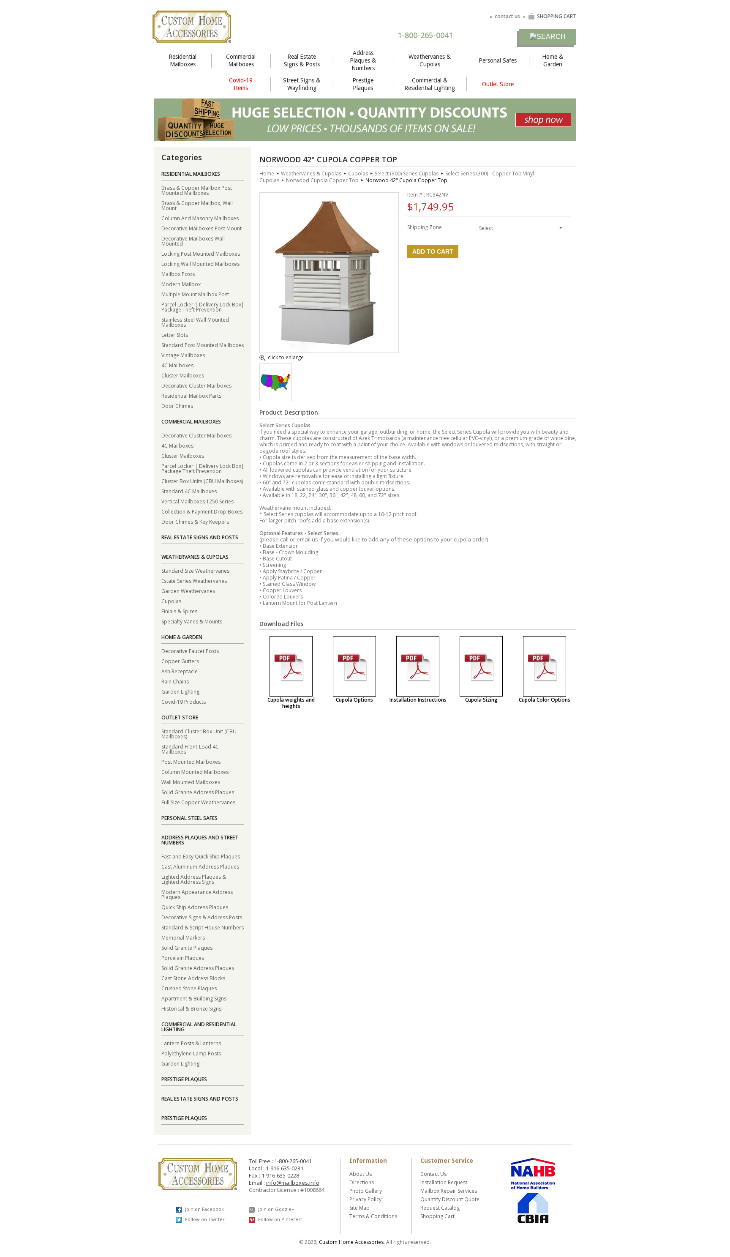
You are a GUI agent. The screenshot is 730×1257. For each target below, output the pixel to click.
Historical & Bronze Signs (191, 1008)
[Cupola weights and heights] (291, 666)
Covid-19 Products (183, 701)
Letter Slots (174, 334)
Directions (361, 1182)
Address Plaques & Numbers (363, 60)
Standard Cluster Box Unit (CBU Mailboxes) (199, 733)
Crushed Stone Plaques (189, 988)
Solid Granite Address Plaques (197, 792)
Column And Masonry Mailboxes (200, 218)
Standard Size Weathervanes (195, 570)
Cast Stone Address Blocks (193, 978)
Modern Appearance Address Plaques (197, 894)
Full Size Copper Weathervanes (198, 802)
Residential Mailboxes (182, 60)
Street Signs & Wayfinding (301, 84)
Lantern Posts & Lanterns (191, 1043)
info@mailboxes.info (292, 1182)
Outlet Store (498, 84)
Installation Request (443, 1182)
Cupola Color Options (544, 700)
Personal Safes (498, 60)
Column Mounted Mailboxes (195, 771)
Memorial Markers (183, 937)
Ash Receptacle (179, 671)
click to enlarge (286, 358)
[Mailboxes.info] (192, 37)
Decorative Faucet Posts (190, 651)
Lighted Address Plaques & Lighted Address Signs (193, 879)
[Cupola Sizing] (481, 666)
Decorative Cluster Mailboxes (196, 385)
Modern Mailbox (181, 284)
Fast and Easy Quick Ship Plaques (200, 856)
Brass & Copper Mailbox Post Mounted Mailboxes (196, 190)
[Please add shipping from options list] (275, 388)
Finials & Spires (179, 611)
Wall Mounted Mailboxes (190, 782)
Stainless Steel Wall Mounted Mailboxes (195, 322)
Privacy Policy (365, 1199)
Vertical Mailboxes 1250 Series (197, 501)
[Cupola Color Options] (544, 666)
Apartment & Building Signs (193, 998)
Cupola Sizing (481, 700)
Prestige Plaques (362, 84)
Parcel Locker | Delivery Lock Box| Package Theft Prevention (202, 306)
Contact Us (433, 1174)
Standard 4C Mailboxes (189, 491)
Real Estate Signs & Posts (302, 60)
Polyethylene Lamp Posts (191, 1053)
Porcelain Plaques (182, 957)
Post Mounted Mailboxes (191, 761)
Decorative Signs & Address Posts (201, 917)
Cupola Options (354, 700)
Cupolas (171, 601)
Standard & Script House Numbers (202, 927)
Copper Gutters (180, 661)
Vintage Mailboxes (183, 355)
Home (266, 173)
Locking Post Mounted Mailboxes (200, 253)
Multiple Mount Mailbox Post (195, 294)
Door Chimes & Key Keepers (195, 521)
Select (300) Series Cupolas (407, 173)
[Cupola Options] (354, 666)
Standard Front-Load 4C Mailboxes (190, 748)
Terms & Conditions (373, 1216)
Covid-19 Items (241, 84)
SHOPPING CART (556, 16)
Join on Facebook (204, 1209)
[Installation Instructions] (417, 666)
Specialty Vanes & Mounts (191, 621)
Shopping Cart (437, 1216)
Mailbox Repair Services (448, 1190)
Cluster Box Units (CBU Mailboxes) (202, 481)
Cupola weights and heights (291, 703)
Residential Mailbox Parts (191, 395)
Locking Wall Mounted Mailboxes (200, 263)
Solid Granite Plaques (186, 947)
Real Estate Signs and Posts (199, 537)
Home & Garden (552, 60)
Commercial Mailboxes (241, 60)
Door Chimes (177, 405)
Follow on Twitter (204, 1219)
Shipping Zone (424, 227)
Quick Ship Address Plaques (194, 907)
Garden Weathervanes (188, 591)
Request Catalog (440, 1207)
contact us (507, 16)
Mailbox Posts (178, 274)
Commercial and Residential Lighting (199, 1027)
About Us (360, 1174)
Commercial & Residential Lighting (429, 84)
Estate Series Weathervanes (194, 580)
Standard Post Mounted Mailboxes (202, 345)
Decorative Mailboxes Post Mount (201, 228)
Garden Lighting (180, 691)
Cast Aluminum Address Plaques (200, 866)
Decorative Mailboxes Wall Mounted (193, 240)
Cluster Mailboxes (182, 375)
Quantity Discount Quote (449, 1199)
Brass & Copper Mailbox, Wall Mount (197, 205)
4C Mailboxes (177, 365)
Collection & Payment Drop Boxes (201, 511)
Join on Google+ (275, 1209)
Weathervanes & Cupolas (430, 60)
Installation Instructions (418, 700)
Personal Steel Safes (189, 818)
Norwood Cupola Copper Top (322, 180)
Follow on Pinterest (279, 1219)
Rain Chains (175, 681)
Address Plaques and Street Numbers (199, 840)
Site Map (359, 1207)
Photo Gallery (365, 1190)
